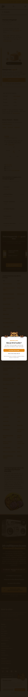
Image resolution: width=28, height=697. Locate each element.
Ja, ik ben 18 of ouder (14, 350)
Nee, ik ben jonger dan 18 (14, 353)
